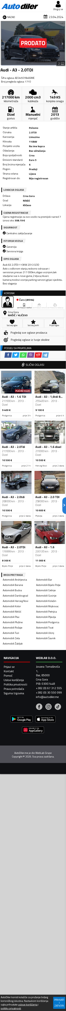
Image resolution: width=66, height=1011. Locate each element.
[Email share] (38, 355)
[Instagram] (48, 707)
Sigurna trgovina (14, 693)
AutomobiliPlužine (13, 622)
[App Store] (45, 719)
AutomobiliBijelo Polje (48, 585)
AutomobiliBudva (12, 590)
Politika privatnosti (15, 684)
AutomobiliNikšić (12, 611)
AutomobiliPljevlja (46, 617)
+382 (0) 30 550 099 (49, 692)
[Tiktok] (58, 707)
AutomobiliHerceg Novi (15, 601)
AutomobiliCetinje (46, 590)
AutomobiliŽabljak (13, 643)
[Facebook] (39, 707)
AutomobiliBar (44, 579)
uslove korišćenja (27, 1004)
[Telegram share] (45, 355)
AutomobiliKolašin (46, 601)
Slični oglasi (35, 364)
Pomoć (8, 675)
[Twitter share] (16, 355)
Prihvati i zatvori (59, 1003)
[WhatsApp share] (23, 355)
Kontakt (9, 671)
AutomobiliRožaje (12, 627)
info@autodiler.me (47, 697)
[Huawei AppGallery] (33, 730)
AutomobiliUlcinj (45, 633)
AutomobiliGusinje (46, 595)
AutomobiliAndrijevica (15, 579)
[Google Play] (21, 719)
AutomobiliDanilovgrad (15, 595)
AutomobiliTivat (44, 627)
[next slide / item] (62, 43)
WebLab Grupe (43, 753)
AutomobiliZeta (11, 638)
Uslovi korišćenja (14, 680)
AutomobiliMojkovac (47, 606)
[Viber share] (31, 355)
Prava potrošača (14, 689)
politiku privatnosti (11, 1008)
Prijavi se (9, 667)
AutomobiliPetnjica (46, 611)
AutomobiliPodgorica (47, 622)
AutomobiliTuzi (11, 633)
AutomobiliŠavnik (46, 638)
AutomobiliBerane (13, 585)
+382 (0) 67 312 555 (49, 688)
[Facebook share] (8, 355)
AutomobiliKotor (12, 606)
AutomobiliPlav (11, 617)
